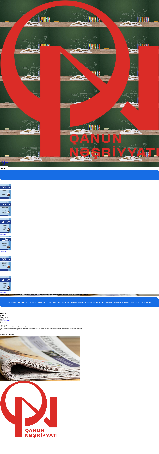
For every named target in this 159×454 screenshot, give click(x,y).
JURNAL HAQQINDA (5, 162)
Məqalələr (3, 161)
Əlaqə (3, 165)
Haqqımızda (3, 164)
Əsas (2, 448)
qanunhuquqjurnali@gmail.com (6, 320)
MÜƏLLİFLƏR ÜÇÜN (5, 163)
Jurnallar (3, 160)
